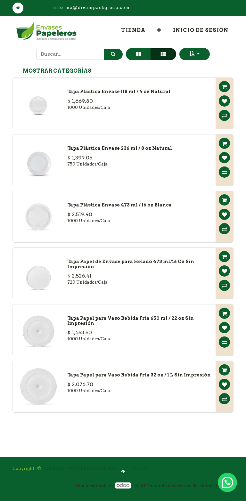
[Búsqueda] (113, 54)
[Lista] (163, 54)
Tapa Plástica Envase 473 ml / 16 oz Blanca (119, 204)
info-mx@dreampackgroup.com (91, 7)
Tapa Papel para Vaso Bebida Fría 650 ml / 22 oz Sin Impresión (130, 321)
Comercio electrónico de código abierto (187, 485)
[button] (159, 30)
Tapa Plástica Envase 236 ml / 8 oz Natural (119, 148)
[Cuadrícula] (138, 54)
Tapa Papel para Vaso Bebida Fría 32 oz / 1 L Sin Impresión (139, 374)
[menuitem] (133, 30)
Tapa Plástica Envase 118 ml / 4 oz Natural (118, 91)
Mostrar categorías (57, 71)
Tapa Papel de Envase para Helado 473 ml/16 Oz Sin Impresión (130, 264)
